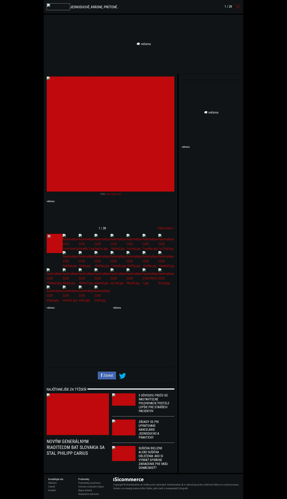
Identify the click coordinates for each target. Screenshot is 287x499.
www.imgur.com (113, 194)
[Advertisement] (110, 213)
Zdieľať (107, 375)
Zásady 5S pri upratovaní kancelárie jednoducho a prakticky (149, 429)
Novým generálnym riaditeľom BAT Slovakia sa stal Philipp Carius (76, 447)
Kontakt (52, 490)
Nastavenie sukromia (88, 494)
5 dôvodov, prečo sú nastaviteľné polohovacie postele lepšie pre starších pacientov (154, 403)
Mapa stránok (85, 490)
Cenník (51, 486)
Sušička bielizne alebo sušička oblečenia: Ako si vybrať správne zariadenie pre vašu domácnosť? (153, 458)
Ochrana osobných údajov (91, 486)
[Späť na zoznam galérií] (238, 6)
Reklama (52, 482)
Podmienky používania (89, 482)
